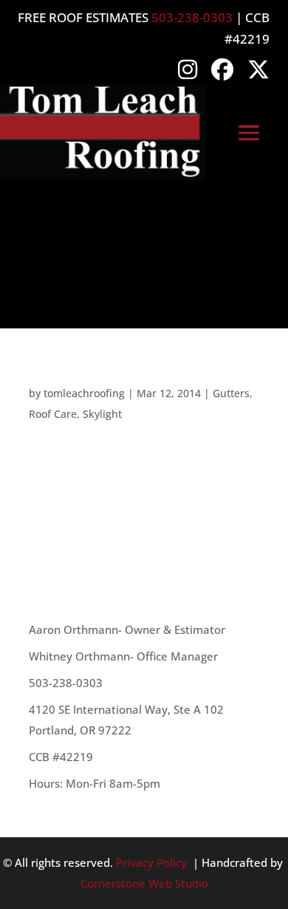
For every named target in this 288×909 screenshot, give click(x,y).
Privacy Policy (151, 862)
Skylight (102, 414)
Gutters (231, 393)
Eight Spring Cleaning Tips (112, 377)
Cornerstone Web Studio (144, 883)
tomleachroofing (84, 393)
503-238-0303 (192, 17)
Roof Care (53, 414)
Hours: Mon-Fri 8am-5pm (94, 783)
